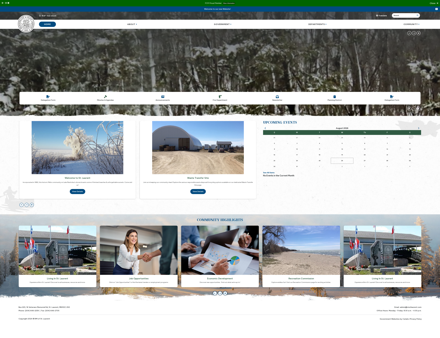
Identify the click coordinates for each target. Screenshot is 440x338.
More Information (229, 3)
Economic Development (139, 278)
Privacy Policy (416, 319)
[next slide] (6, 3)
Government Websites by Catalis (394, 319)
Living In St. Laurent (301, 278)
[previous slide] (3, 3)
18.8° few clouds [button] (49, 16)
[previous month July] (265, 128)
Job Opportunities (57, 278)
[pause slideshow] (8, 3)
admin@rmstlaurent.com (410, 307)
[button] (417, 15)
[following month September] (419, 128)
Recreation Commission (220, 278)
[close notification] (436, 9)
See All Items (269, 173)
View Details (77, 191)
